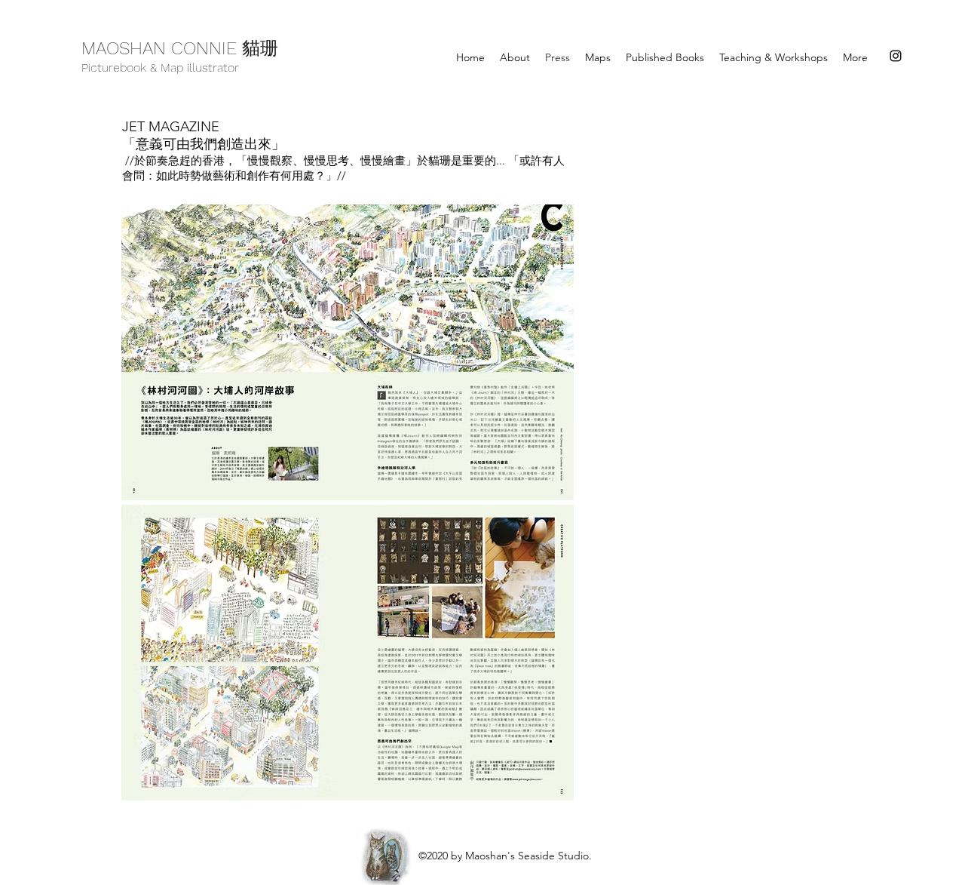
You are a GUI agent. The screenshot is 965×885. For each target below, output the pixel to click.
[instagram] (895, 55)
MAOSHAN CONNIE (161, 48)
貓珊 (260, 50)
